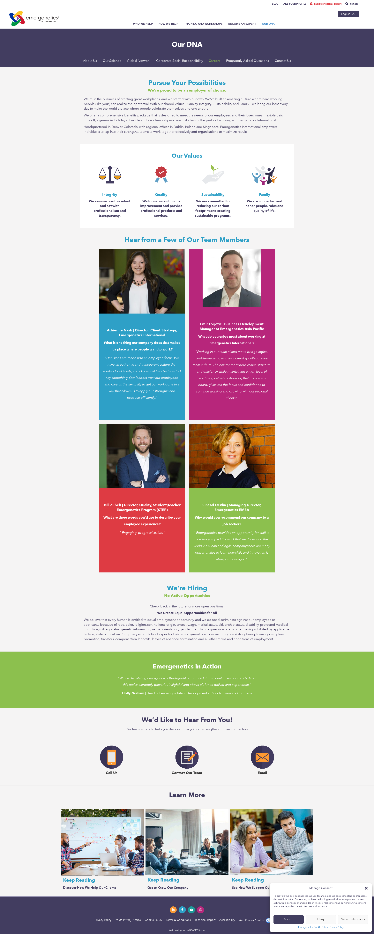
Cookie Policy (153, 920)
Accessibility (227, 920)
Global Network (139, 61)
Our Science (112, 61)
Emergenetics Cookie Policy (313, 927)
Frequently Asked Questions (247, 61)
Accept (289, 919)
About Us (90, 61)
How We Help (168, 23)
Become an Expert (242, 23)
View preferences (353, 919)
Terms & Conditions (178, 920)
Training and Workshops (203, 23)
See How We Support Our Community (260, 887)
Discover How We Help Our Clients (89, 887)
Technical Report (205, 920)
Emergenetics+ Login (327, 4)
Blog (275, 4)
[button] (366, 888)
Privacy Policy (337, 927)
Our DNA (268, 23)
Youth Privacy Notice (128, 920)
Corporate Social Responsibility (179, 61)
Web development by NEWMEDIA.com (187, 930)
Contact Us (283, 61)
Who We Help (143, 23)
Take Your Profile (294, 4)
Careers (215, 61)
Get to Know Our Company (167, 887)
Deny (320, 919)
